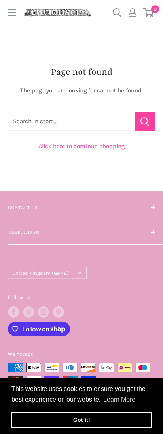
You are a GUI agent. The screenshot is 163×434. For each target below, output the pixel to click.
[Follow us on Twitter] (28, 312)
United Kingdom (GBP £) (40, 273)
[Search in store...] (145, 121)
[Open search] (117, 12)
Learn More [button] (119, 399)
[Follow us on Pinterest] (58, 312)
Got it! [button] (81, 420)
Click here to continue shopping (81, 146)
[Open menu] (12, 12)
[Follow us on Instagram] (43, 312)
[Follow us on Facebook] (13, 312)
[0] (149, 12)
